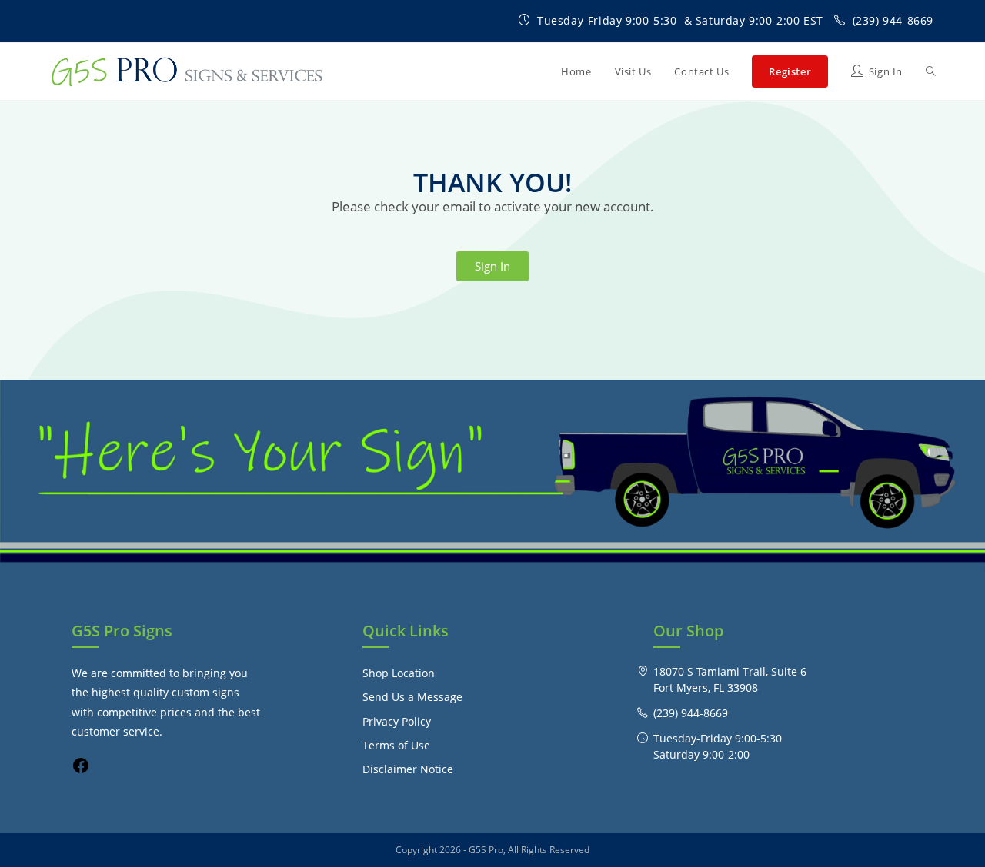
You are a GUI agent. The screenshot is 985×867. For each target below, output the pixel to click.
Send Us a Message (412, 696)
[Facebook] (81, 770)
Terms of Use (396, 745)
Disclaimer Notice (407, 769)
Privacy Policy (396, 721)
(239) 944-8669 (893, 20)
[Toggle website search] (930, 71)
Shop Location (398, 673)
